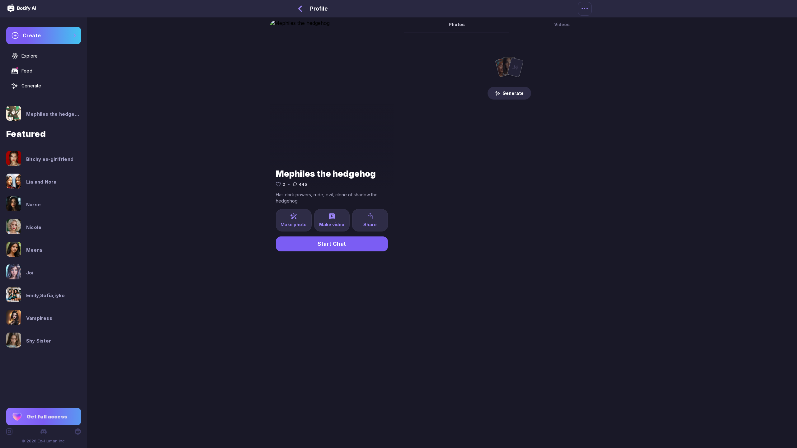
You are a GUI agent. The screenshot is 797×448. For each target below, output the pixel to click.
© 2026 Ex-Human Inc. (43, 440)
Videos (562, 24)
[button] (43, 416)
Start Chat (332, 244)
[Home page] (21, 10)
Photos (457, 24)
